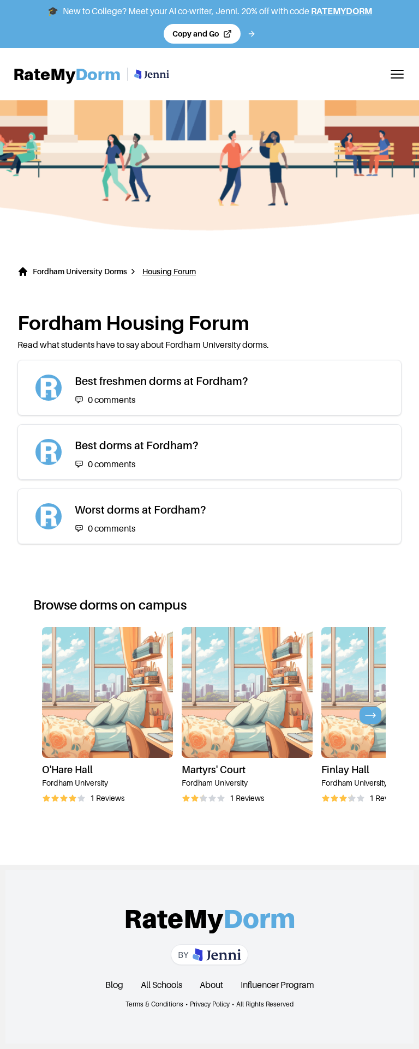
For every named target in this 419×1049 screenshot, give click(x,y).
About (211, 984)
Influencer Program (277, 984)
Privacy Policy (210, 1004)
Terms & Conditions (154, 1004)
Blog (114, 984)
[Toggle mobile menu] (397, 74)
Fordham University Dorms (80, 271)
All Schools (161, 984)
